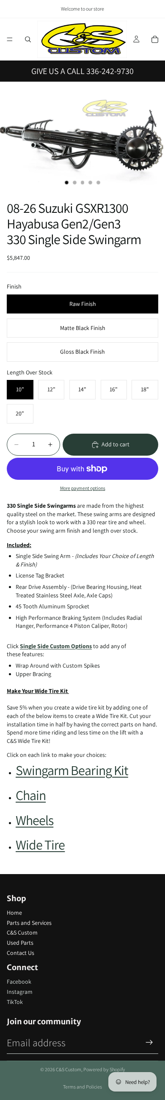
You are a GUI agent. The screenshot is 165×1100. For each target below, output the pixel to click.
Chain (31, 795)
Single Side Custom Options (56, 646)
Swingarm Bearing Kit (72, 770)
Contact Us (20, 953)
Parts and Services (29, 923)
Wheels (34, 820)
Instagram (20, 992)
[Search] (28, 39)
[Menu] (9, 39)
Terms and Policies (82, 1087)
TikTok (15, 1002)
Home (14, 912)
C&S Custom (22, 932)
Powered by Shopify (104, 1069)
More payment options (82, 488)
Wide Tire (40, 844)
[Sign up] (149, 1042)
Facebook (19, 981)
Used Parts (20, 942)
